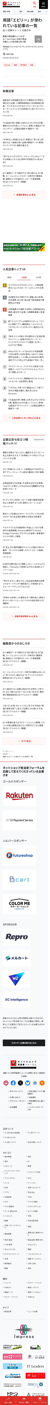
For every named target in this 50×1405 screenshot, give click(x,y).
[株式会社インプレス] (24, 1332)
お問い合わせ (15, 1097)
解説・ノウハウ (33, 1287)
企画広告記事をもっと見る (26, 616)
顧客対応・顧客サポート (36, 1233)
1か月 (38, 277)
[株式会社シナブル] (17, 1000)
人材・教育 (8, 1244)
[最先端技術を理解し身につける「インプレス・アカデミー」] (35, 1395)
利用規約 (32, 1097)
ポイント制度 (33, 1211)
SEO (29, 1178)
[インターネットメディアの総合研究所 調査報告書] (35, 1357)
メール (6, 1183)
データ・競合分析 (10, 1211)
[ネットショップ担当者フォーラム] (23, 1066)
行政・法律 (32, 1263)
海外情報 (30, 11)
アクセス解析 (33, 1201)
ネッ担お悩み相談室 (12, 1132)
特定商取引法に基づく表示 (36, 1102)
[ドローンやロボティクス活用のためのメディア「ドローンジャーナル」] (12, 1395)
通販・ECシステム (34, 1258)
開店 (29, 1249)
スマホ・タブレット (34, 1206)
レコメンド (8, 1216)
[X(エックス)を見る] (20, 1082)
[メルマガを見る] (5, 1082)
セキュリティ (32, 1244)
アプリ (6, 1192)
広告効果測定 (33, 1220)
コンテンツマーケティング (12, 1172)
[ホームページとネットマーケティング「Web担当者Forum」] (12, 1357)
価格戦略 (7, 1234)
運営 (29, 1226)
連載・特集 (6, 11)
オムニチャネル (10, 1249)
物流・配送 (8, 1240)
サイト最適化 (9, 1206)
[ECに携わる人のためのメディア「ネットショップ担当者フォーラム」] (35, 1376)
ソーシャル (32, 1183)
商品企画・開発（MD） (35, 1240)
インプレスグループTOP (35, 1108)
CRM (30, 1197)
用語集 (5, 754)
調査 (6, 1268)
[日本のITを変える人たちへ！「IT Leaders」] (35, 1367)
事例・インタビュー (35, 1292)
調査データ (8, 1292)
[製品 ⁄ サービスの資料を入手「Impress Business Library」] (12, 1386)
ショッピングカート (35, 1254)
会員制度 (7, 1197)
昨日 (9, 277)
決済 (6, 1258)
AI (28, 1161)
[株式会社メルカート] (17, 958)
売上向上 (31, 1192)
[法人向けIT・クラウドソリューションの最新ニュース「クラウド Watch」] (12, 1367)
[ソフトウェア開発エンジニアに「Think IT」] (35, 1348)
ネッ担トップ (7, 751)
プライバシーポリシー (18, 1101)
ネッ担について (10, 1142)
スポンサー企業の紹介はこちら (24, 1043)
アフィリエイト (9, 1178)
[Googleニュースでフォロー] (34, 1082)
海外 (21, 11)
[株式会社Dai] (19, 880)
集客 (29, 1166)
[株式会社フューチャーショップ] (19, 855)
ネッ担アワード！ (34, 1132)
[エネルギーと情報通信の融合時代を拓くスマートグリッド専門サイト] (12, 1376)
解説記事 (7, 1311)
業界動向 (7, 1263)
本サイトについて (16, 1091)
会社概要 (13, 1107)
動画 (6, 1220)
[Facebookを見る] (13, 1082)
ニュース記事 (33, 1311)
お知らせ (7, 1287)
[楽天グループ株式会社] (19, 796)
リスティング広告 (34, 1172)
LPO (6, 1201)
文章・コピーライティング (12, 1226)
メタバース (8, 1166)
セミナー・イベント (34, 1282)
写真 (29, 1216)
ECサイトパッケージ (11, 1254)
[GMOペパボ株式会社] (19, 904)
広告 (6, 1187)
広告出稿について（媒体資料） (36, 1092)
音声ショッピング (34, 1187)
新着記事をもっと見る (26, 194)
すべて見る (26, 741)
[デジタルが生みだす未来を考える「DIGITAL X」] (35, 1386)
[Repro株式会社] (17, 937)
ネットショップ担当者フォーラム (11, 4)
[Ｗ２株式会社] (17, 979)
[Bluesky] (27, 1082)
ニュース (7, 1282)
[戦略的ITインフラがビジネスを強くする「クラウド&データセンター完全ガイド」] (12, 1348)
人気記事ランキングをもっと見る (26, 418)
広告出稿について (34, 1142)
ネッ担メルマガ (9, 1137)
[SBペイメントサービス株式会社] (19, 820)
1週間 (24, 277)
